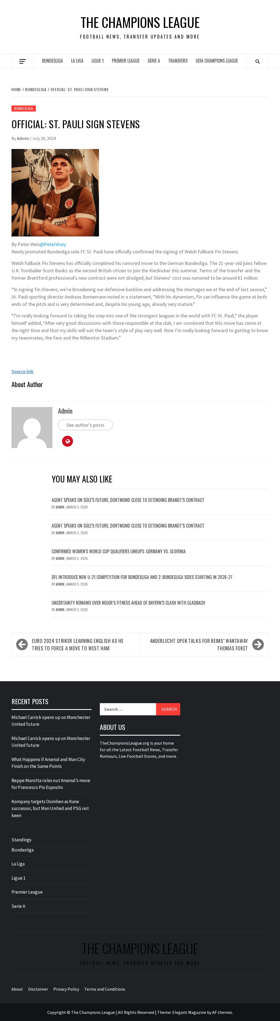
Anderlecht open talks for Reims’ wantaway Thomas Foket (199, 644)
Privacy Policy (66, 989)
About (17, 989)
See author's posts (85, 425)
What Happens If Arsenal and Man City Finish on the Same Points (48, 763)
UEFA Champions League (217, 60)
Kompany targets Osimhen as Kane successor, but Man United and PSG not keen (50, 808)
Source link (22, 371)
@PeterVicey (53, 244)
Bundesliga (52, 60)
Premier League (125, 60)
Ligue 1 (98, 60)
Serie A (154, 60)
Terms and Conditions (104, 989)
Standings (21, 840)
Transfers (178, 60)
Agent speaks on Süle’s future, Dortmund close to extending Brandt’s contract (128, 500)
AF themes (222, 1012)
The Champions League (140, 22)
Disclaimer (38, 989)
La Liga (77, 60)
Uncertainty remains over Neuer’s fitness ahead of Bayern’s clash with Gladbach (128, 602)
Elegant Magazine (189, 1012)
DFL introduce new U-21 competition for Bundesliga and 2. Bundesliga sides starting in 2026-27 (142, 577)
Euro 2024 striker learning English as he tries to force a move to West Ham (78, 644)
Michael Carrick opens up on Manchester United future (50, 720)
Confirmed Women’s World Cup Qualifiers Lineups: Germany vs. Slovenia (119, 551)
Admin (23, 138)
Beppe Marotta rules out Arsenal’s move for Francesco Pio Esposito (50, 784)
